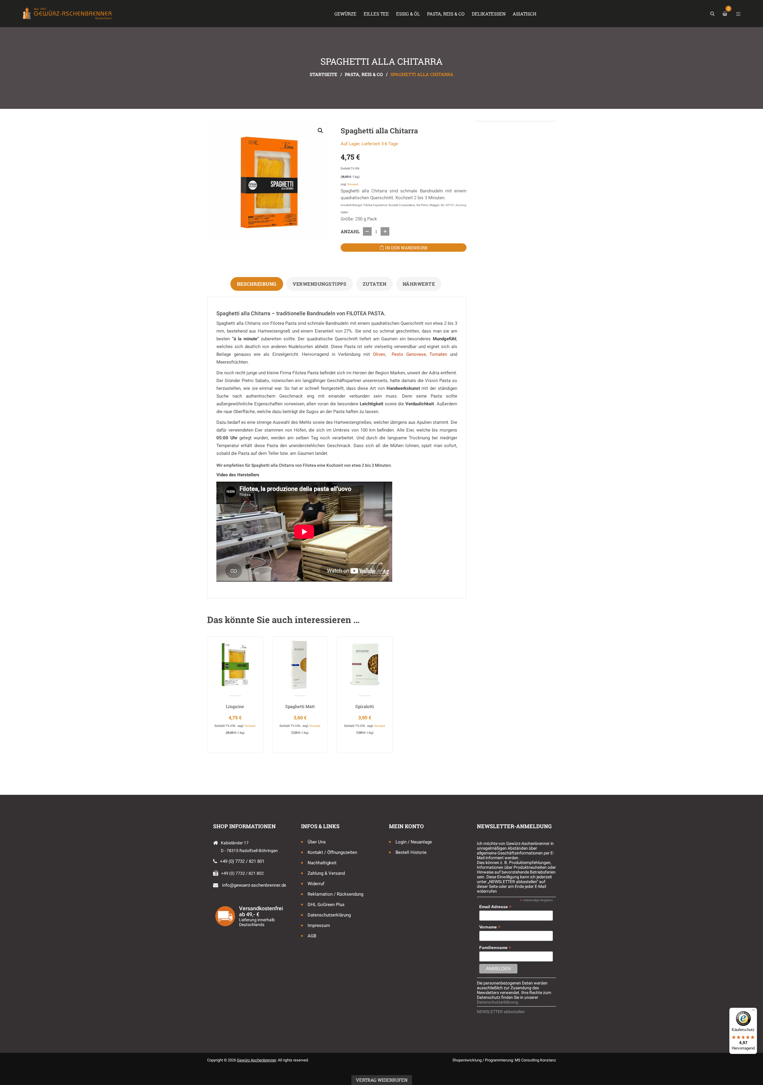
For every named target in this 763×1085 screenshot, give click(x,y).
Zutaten (375, 284)
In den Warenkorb (406, 248)
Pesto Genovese (409, 354)
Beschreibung (257, 284)
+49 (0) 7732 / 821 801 (242, 861)
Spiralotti (364, 706)
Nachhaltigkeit (322, 862)
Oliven (379, 354)
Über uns (317, 842)
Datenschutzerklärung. (498, 1002)
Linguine (235, 706)
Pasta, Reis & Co (364, 74)
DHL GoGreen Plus (326, 904)
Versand (352, 184)
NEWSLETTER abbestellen (501, 1011)
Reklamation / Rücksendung (335, 894)
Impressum (319, 925)
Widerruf (316, 883)
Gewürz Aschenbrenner (256, 1060)
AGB (312, 936)
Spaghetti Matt (300, 706)
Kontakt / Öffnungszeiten (332, 852)
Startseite (323, 74)
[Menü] (753, 1011)
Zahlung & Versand (326, 873)
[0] (725, 13)
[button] (320, 130)
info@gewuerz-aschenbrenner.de (254, 885)
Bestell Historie (411, 852)
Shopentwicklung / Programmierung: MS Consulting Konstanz (504, 1060)
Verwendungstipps (319, 284)
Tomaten (438, 354)
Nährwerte (419, 284)
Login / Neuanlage (414, 842)
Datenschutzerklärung (329, 915)
